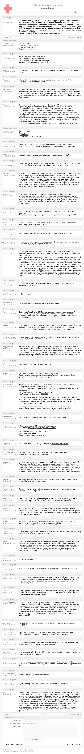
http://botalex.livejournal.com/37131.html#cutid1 (36, 392)
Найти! (75, 12)
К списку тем (6, 37)
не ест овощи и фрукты (27, 47)
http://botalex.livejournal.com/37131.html (33, 431)
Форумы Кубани (30, 750)
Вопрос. (22, 133)
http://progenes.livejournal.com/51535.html (34, 394)
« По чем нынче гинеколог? (12, 744)
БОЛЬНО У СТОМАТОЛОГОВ (30, 137)
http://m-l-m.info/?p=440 (27, 433)
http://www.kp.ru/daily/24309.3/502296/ (42, 428)
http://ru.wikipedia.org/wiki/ (28, 58)
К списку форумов (75, 37)
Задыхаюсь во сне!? (26, 49)
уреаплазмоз (23, 135)
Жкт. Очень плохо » (74, 744)
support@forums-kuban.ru (25, 751)
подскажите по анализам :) (29, 45)
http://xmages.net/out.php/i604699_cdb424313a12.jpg (38, 373)
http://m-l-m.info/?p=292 (60, 444)
